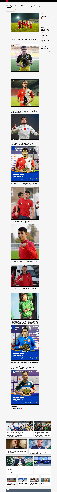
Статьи (11, 2)
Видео (14, 2)
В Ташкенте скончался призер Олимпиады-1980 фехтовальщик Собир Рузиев (45, 21)
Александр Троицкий (14, 406)
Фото (17, 2)
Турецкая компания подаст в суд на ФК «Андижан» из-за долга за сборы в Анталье (46, 16)
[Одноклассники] (15, 408)
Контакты (8, 489)
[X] (13, 408)
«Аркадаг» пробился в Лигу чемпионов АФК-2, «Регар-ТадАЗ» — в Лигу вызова (46, 49)
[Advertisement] (25, 415)
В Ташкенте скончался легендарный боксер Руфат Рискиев (45, 35)
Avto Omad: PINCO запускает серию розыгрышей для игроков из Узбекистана (46, 40)
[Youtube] (21, 408)
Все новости (49, 51)
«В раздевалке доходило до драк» (10, 476)
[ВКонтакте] (14, 408)
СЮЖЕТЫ (21, 2)
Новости (7, 2)
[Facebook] (19, 408)
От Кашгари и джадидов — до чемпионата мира (34, 476)
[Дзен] (17, 408)
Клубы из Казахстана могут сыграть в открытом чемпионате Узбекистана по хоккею (46, 45)
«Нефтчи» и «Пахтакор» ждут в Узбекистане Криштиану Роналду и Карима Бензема (46, 27)
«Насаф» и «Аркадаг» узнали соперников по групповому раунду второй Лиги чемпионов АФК (45, 30)
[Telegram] (18, 408)
